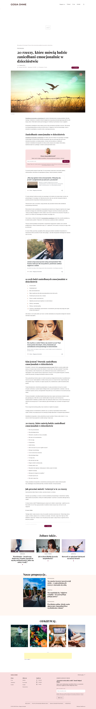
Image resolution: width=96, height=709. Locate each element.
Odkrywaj (25, 678)
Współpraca (13, 682)
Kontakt (78, 4)
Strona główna (19, 45)
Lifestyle (24, 680)
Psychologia (25, 45)
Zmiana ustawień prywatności (56, 703)
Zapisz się (66, 161)
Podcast (68, 4)
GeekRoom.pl (83, 706)
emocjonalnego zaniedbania (48, 218)
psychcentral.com (33, 524)
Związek (24, 684)
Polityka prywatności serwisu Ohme (40, 703)
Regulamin (27, 703)
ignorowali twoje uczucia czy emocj (46, 367)
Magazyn (62, 4)
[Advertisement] (48, 656)
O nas (73, 4)
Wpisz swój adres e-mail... (61, 688)
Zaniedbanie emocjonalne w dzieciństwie (34, 118)
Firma (12, 678)
